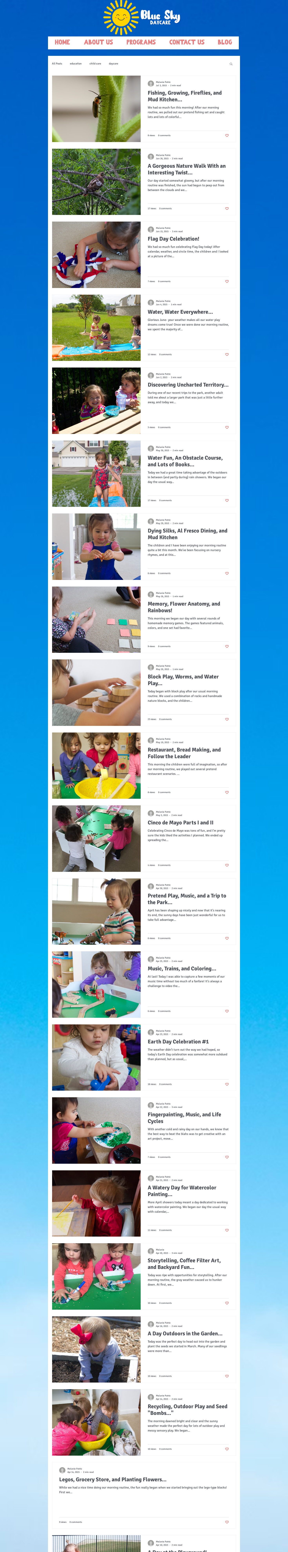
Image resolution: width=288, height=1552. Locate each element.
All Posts (57, 63)
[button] (231, 64)
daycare (113, 63)
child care (95, 63)
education (76, 63)
